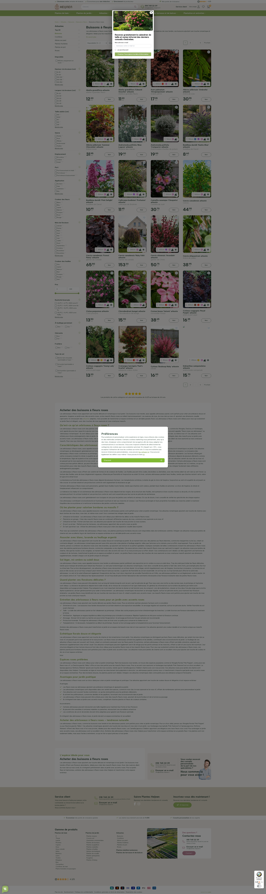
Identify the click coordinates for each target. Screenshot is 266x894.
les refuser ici (144, 452)
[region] (133, 447)
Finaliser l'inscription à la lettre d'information (133, 54)
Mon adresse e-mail (121, 42)
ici (144, 454)
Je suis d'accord (122, 50)
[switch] (259, 886)
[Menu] (262, 872)
